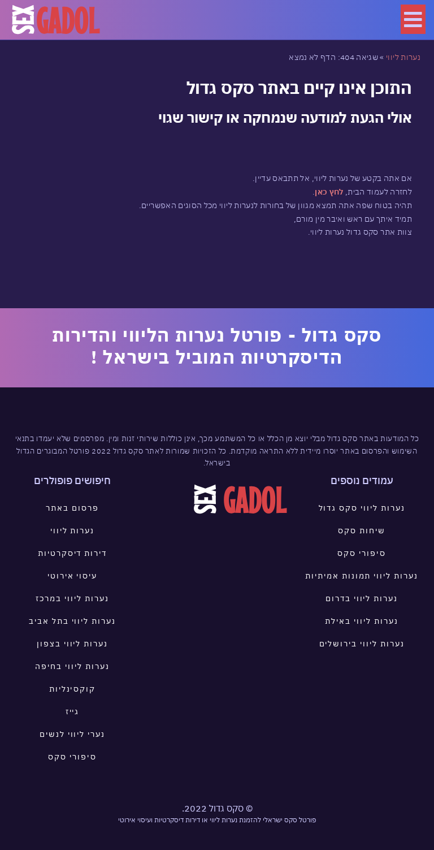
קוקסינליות (72, 689)
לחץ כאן (329, 192)
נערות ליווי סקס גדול (362, 508)
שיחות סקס (361, 530)
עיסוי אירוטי (72, 576)
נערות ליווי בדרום (362, 598)
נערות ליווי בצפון (72, 643)
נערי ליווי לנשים (72, 734)
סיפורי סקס (361, 553)
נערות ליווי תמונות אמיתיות (361, 576)
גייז (73, 711)
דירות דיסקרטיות (72, 553)
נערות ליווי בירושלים (362, 643)
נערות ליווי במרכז (72, 598)
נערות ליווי (403, 57)
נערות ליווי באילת (361, 621)
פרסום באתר (72, 508)
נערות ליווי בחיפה (72, 666)
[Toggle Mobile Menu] (413, 19)
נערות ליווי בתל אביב (72, 621)
